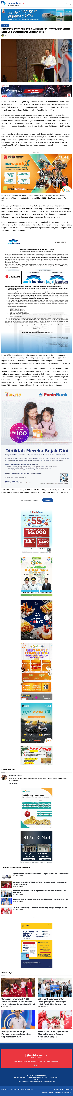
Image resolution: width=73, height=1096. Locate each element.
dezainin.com (68, 1089)
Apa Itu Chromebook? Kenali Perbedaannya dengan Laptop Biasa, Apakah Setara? (41, 874)
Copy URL (48, 500)
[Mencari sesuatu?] (67, 4)
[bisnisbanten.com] (13, 3)
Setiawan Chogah (15, 776)
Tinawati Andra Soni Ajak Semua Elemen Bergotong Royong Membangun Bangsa (40, 908)
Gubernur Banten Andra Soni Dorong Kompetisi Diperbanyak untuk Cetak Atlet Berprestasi (52, 1001)
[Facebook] (10, 783)
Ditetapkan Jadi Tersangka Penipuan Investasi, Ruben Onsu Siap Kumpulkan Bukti (40, 899)
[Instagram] (17, 783)
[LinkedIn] (12, 783)
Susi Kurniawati (9, 35)
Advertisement (58, 1092)
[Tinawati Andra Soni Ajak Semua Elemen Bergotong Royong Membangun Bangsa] (6, 910)
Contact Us (67, 1092)
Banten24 (5, 25)
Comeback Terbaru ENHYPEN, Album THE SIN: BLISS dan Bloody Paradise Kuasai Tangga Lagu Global (18, 1001)
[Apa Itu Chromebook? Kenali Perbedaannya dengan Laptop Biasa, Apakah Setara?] (6, 876)
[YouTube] (15, 783)
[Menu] (71, 4)
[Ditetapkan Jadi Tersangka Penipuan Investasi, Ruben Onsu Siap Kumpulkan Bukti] (6, 901)
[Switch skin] (64, 4)
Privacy (51, 1092)
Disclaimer (45, 1092)
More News (36, 918)
